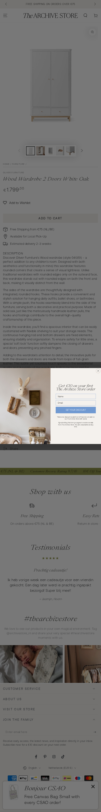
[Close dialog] (98, 370)
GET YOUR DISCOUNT (76, 410)
